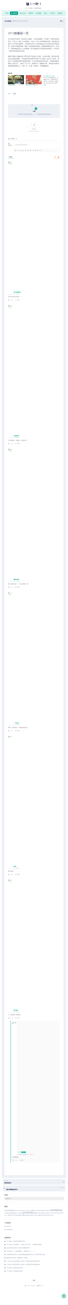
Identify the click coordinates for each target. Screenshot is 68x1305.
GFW (27, 1210)
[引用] (30, 150)
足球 (45, 13)
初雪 (14, 93)
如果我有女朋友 (18, 1268)
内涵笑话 (16, 436)
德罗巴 (11, 1215)
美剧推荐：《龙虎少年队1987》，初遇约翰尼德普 (27, 1244)
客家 (58, 1213)
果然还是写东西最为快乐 (33, 1261)
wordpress (56, 1210)
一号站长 (16, 723)
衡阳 (40, 1215)
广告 (8, 1215)
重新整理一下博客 (22, 1258)
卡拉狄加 (39, 1213)
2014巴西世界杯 (9, 1210)
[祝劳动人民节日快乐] (34, 79)
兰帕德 (18, 1213)
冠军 (21, 1213)
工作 (61, 1213)
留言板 (60, 13)
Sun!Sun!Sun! (11, 85)
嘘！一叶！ (34, 4)
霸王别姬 (51, 1215)
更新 (30, 1215)
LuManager (38, 1210)
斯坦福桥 (27, 1215)
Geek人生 (22, 13)
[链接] (35, 150)
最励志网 (16, 579)
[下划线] (20, 150)
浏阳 (35, 1215)
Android (17, 1210)
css (25, 1210)
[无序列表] (28, 150)
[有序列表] (25, 150)
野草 (15, 866)
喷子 (48, 1213)
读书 (42, 1215)
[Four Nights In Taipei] (52, 80)
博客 (31, 1213)
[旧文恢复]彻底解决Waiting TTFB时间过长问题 (31, 1254)
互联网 (30, 13)
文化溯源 (38, 13)
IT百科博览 (9, 1229)
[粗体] (15, 150)
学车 (53, 1213)
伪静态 (15, 1213)
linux (33, 1210)
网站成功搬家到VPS (19, 1241)
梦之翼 (16, 1010)
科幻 (37, 1215)
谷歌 (45, 1215)
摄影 (20, 1215)
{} (37, 150)
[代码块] (33, 150)
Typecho (47, 1210)
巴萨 (5, 1215)
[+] (40, 150)
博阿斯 (35, 1213)
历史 (43, 1213)
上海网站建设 (9, 1254)
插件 (17, 1215)
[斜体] (18, 150)
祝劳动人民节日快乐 (31, 85)
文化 (23, 1215)
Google (30, 1210)
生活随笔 (14, 13)
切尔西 (26, 1212)
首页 (6, 13)
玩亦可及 (8, 1226)
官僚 (56, 1213)
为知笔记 (6, 1213)
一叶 (19, 1152)
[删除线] (23, 150)
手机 (14, 1215)
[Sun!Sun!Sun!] (16, 79)
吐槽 (46, 1213)
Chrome (21, 1210)
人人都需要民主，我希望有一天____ (24, 1251)
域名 (51, 1213)
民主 (32, 1215)
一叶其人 (52, 13)
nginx (43, 1210)
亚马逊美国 (17, 292)
